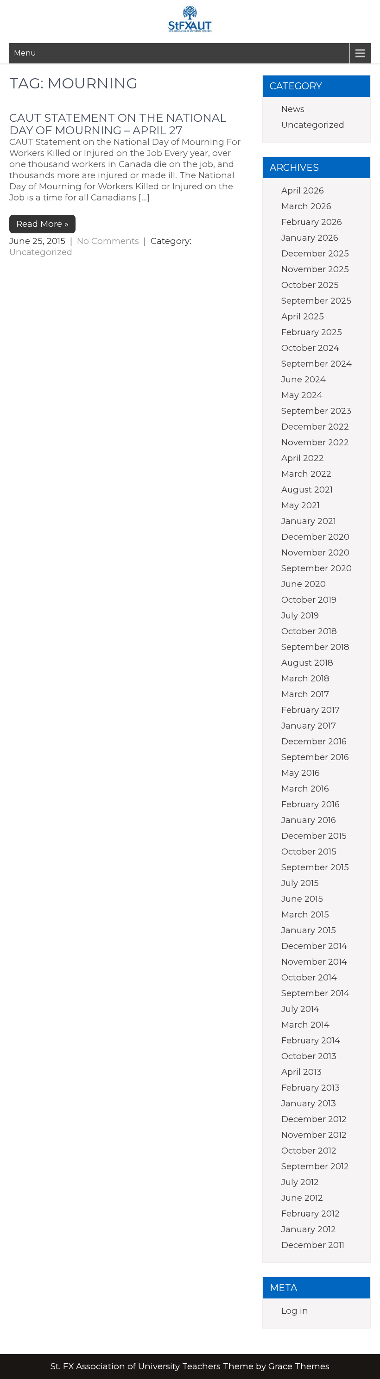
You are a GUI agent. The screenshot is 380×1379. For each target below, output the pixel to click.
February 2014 (310, 1040)
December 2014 (314, 946)
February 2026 (311, 222)
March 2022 (306, 473)
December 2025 (315, 253)
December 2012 (314, 1119)
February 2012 (310, 1213)
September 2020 (316, 568)
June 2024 (303, 379)
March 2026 (306, 206)
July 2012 (300, 1182)
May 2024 (302, 395)
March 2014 (305, 1024)
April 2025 (302, 316)
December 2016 (314, 741)
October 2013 (308, 1056)
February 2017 (310, 710)
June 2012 (302, 1197)
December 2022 (315, 426)
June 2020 (303, 584)
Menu (25, 53)
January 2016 (308, 820)
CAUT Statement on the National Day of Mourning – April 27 (118, 124)
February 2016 (310, 804)
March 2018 (305, 678)
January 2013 (308, 1103)
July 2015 (300, 883)
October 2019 (308, 599)
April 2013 (301, 1072)
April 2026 (302, 190)
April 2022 (302, 458)
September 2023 (316, 411)
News (292, 109)
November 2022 (315, 442)
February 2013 (310, 1087)
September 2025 (316, 300)
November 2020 (315, 552)
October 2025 (310, 285)
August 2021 (307, 489)
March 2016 (305, 788)
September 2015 (315, 867)
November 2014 (314, 961)
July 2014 (300, 1009)
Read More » (42, 223)
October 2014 (309, 977)
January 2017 (308, 725)
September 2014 (315, 993)
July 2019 (300, 615)
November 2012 (314, 1134)
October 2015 (308, 851)
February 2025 (311, 332)
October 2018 (309, 631)
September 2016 (315, 757)
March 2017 (305, 694)
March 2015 (305, 914)
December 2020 (315, 536)
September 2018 (315, 647)
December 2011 (312, 1245)
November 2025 (315, 269)
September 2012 (315, 1166)
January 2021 (308, 521)
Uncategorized (40, 252)
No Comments (108, 241)
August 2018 (307, 662)
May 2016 (300, 772)
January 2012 (308, 1229)
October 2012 (308, 1150)
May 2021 (300, 505)
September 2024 (316, 363)
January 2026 (309, 237)
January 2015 (308, 930)
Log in (294, 1310)
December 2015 (314, 835)
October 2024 (310, 348)
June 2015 (302, 898)
